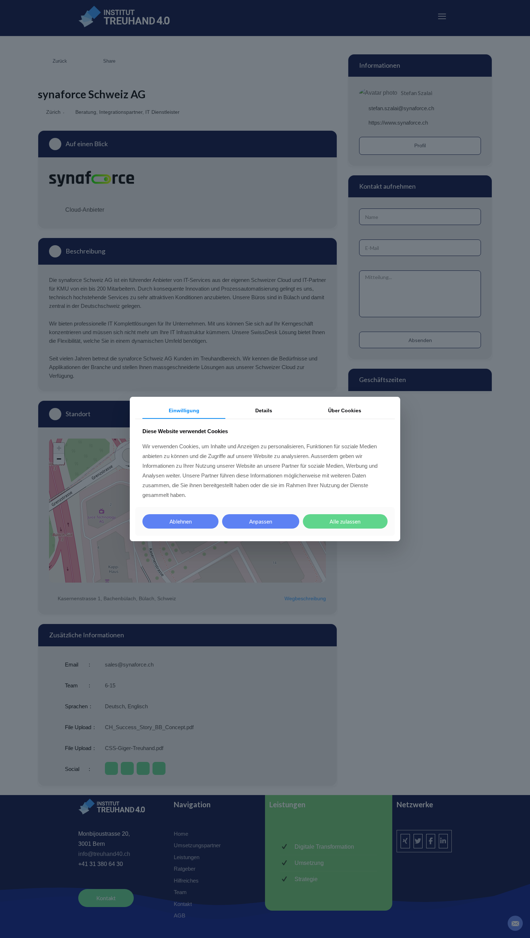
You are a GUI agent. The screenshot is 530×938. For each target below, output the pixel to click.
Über (344, 410)
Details (263, 410)
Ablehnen (180, 521)
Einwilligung (184, 410)
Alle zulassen (345, 521)
